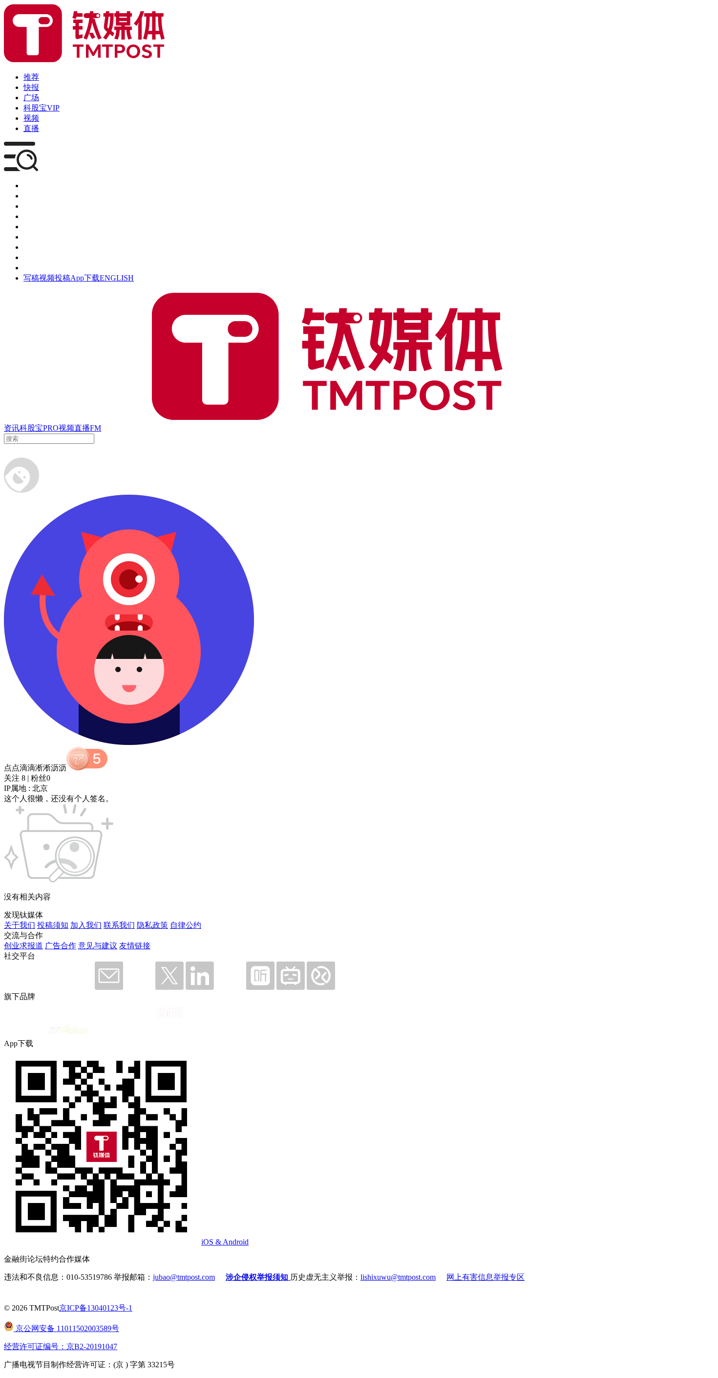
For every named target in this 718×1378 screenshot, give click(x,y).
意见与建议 (97, 945)
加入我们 (86, 925)
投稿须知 (52, 925)
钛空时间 (39, 237)
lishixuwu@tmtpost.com (398, 1277)
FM (95, 428)
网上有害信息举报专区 (485, 1277)
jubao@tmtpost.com (184, 1277)
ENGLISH (117, 278)
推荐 (31, 77)
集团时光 (39, 247)
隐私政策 (152, 925)
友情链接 (134, 945)
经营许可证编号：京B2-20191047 (60, 1346)
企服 (31, 196)
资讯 (12, 428)
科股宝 (31, 428)
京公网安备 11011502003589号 (66, 1328)
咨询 (31, 216)
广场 (31, 97)
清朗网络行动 (46, 267)
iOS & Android (225, 1242)
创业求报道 (23, 945)
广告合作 (60, 945)
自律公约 (185, 925)
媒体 (31, 185)
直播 (31, 128)
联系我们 (119, 925)
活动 (31, 226)
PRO (51, 428)
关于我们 (19, 925)
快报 (31, 87)
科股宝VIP (41, 108)
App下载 (85, 278)
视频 (31, 118)
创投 (31, 206)
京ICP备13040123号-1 (95, 1308)
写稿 (31, 278)
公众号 (35, 257)
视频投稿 (54, 278)
